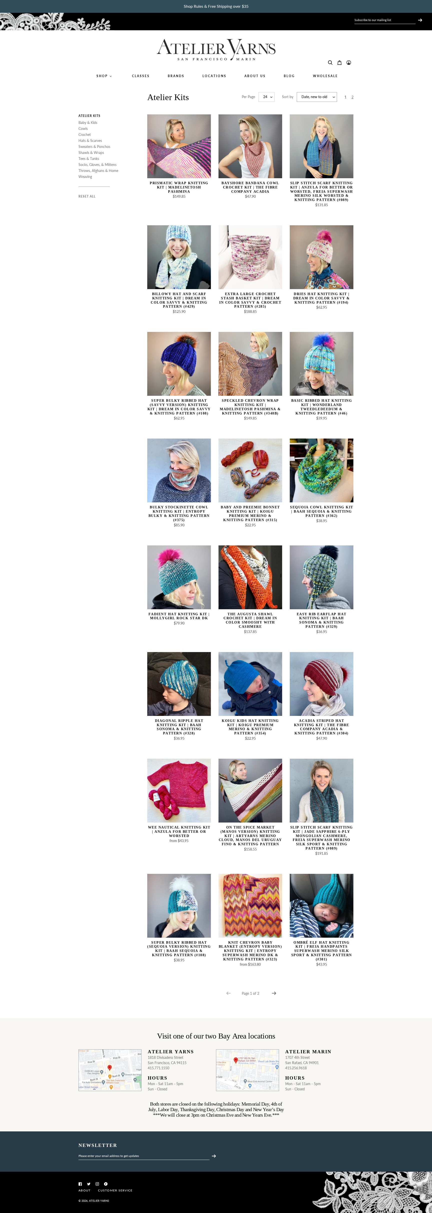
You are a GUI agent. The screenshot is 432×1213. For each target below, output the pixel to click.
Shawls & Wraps (91, 152)
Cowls (83, 128)
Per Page (248, 97)
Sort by (287, 97)
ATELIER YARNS (99, 1200)
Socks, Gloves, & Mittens (97, 164)
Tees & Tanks (88, 158)
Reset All (87, 196)
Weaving (85, 176)
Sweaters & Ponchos (94, 146)
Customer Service (115, 1190)
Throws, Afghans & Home (98, 170)
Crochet (84, 134)
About (84, 1190)
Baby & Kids (87, 122)
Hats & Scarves (90, 140)
